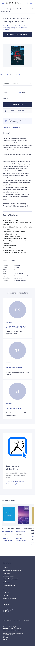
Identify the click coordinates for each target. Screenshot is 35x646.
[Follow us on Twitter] (10, 611)
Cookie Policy (6, 582)
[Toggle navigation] (3, 3)
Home (2, 9)
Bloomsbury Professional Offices (12, 570)
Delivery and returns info (11, 128)
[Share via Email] (16, 74)
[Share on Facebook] (7, 74)
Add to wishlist (17, 111)
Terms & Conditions (8, 576)
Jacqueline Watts (20, 531)
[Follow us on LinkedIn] (5, 611)
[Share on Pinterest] (13, 74)
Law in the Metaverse (23, 528)
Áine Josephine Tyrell (7, 531)
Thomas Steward (14, 367)
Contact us (6, 593)
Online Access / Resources (17, 34)
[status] (15, 92)
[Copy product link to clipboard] (19, 74)
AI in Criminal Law (8, 528)
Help (4, 590)
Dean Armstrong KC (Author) (13, 26)
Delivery (5, 595)
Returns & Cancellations (9, 598)
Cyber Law (12, 9)
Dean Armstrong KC (16, 326)
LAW (7, 9)
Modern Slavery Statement (10, 579)
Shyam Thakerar (14, 408)
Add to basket (17, 105)
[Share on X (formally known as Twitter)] (10, 74)
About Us (5, 567)
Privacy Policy (6, 573)
